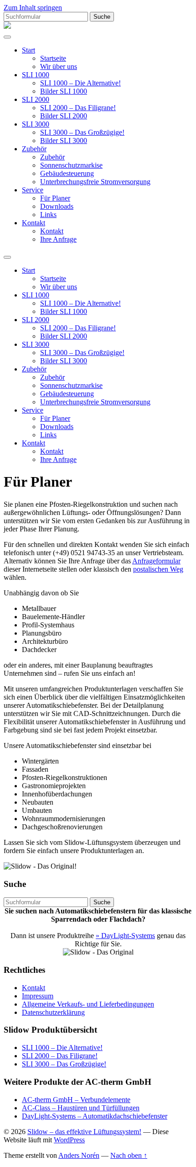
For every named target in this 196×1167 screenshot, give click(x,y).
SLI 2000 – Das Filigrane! (78, 107)
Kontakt (33, 223)
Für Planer (55, 198)
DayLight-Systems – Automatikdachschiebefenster (94, 1116)
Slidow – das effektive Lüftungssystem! (84, 1131)
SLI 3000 (35, 124)
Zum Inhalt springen (33, 7)
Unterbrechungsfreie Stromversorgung (95, 182)
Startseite (53, 58)
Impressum (37, 996)
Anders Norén (78, 1155)
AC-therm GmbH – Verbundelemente (76, 1099)
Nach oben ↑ (128, 1155)
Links (48, 214)
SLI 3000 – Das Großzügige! (82, 132)
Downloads (56, 206)
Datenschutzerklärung (53, 1012)
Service (32, 190)
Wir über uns (58, 66)
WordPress (69, 1140)
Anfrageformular (156, 561)
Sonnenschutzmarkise (71, 165)
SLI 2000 (35, 99)
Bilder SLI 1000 (63, 91)
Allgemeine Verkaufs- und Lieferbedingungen (88, 1004)
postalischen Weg (158, 569)
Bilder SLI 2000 (63, 116)
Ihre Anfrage (58, 239)
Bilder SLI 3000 (63, 140)
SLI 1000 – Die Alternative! (80, 83)
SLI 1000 (35, 75)
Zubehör (34, 149)
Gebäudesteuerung (67, 173)
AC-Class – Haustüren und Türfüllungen (80, 1108)
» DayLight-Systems (125, 935)
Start (28, 50)
